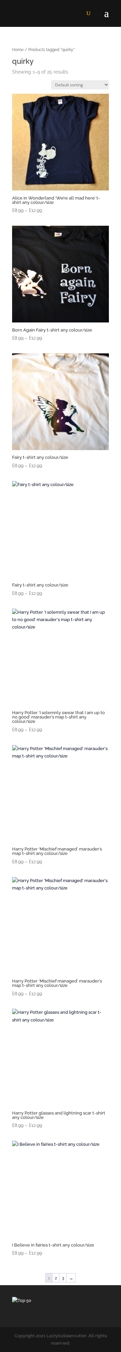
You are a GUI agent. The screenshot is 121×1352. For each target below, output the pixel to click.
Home (18, 49)
